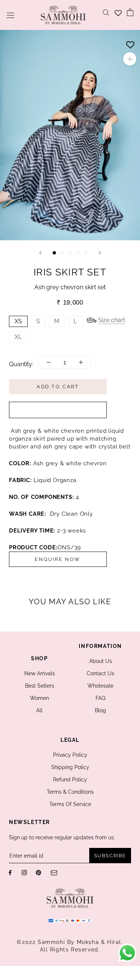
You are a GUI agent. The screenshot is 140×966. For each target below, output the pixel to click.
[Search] (106, 12)
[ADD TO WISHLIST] (130, 43)
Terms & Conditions (70, 792)
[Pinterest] (38, 872)
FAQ (100, 698)
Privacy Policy (70, 755)
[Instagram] (24, 872)
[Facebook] (10, 872)
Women (39, 698)
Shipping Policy (70, 767)
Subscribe (110, 855)
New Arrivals (39, 673)
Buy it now (57, 410)
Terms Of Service (70, 804)
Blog (100, 710)
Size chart (111, 320)
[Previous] (40, 252)
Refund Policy (70, 780)
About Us (100, 661)
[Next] (100, 252)
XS (18, 321)
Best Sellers (39, 686)
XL (18, 336)
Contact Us (100, 673)
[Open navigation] (10, 15)
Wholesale (100, 686)
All (39, 710)
